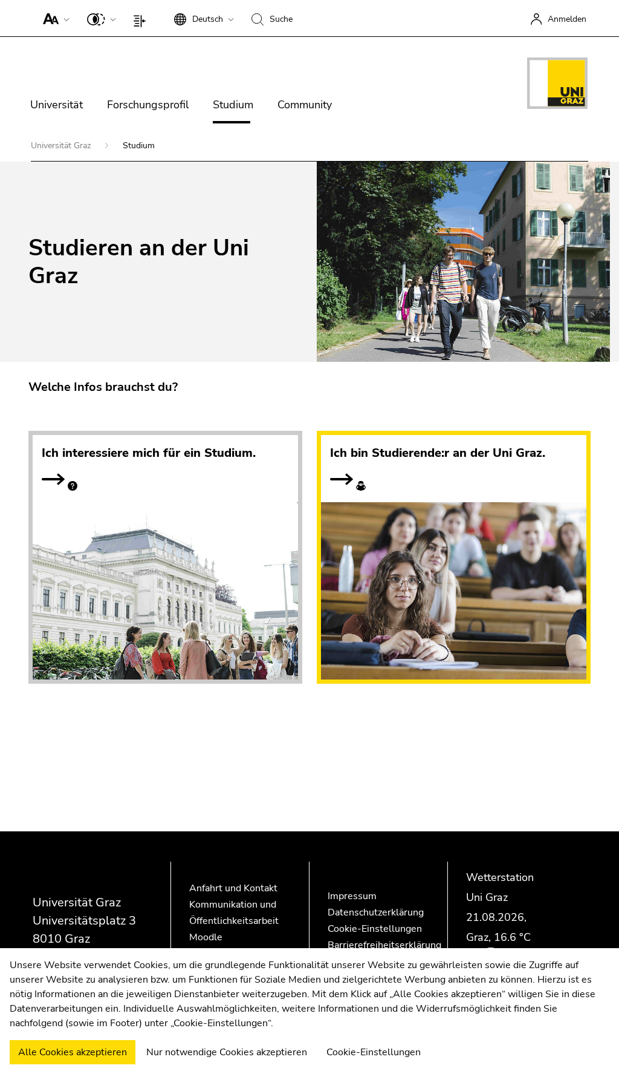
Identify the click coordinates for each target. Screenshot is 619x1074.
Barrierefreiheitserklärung (384, 945)
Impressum (352, 896)
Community (304, 104)
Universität (56, 104)
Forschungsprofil (148, 104)
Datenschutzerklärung (376, 912)
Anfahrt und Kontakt (233, 888)
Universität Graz (62, 145)
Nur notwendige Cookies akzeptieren (226, 1052)
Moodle (205, 937)
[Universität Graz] (557, 85)
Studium (233, 104)
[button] (53, 18)
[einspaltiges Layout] (142, 18)
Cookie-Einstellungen (375, 928)
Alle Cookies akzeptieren (72, 1052)
